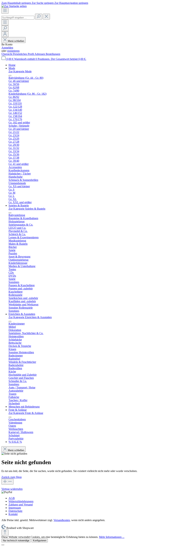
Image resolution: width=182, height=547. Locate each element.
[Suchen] (38, 17)
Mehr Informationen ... (111, 536)
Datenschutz (15, 510)
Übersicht (7, 54)
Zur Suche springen (43, 2)
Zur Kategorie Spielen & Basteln (27, 208)
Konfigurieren (39, 540)
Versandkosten (61, 520)
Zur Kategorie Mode (20, 71)
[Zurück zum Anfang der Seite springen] (5, 532)
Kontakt (13, 514)
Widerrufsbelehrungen (21, 501)
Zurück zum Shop (11, 477)
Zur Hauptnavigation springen (71, 2)
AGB (12, 498)
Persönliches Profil (23, 54)
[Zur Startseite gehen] (14, 6)
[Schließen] (2, 544)
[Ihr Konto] (5, 34)
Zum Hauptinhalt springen (16, 2)
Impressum (15, 507)
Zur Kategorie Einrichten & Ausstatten (30, 317)
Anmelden (7, 47)
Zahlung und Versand (21, 504)
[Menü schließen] (10, 75)
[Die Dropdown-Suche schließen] (46, 17)
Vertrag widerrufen (12, 488)
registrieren (13, 50)
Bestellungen (53, 54)
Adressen (40, 54)
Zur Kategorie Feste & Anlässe (26, 413)
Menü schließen (16, 41)
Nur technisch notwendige (16, 540)
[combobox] (17, 18)
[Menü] (5, 11)
